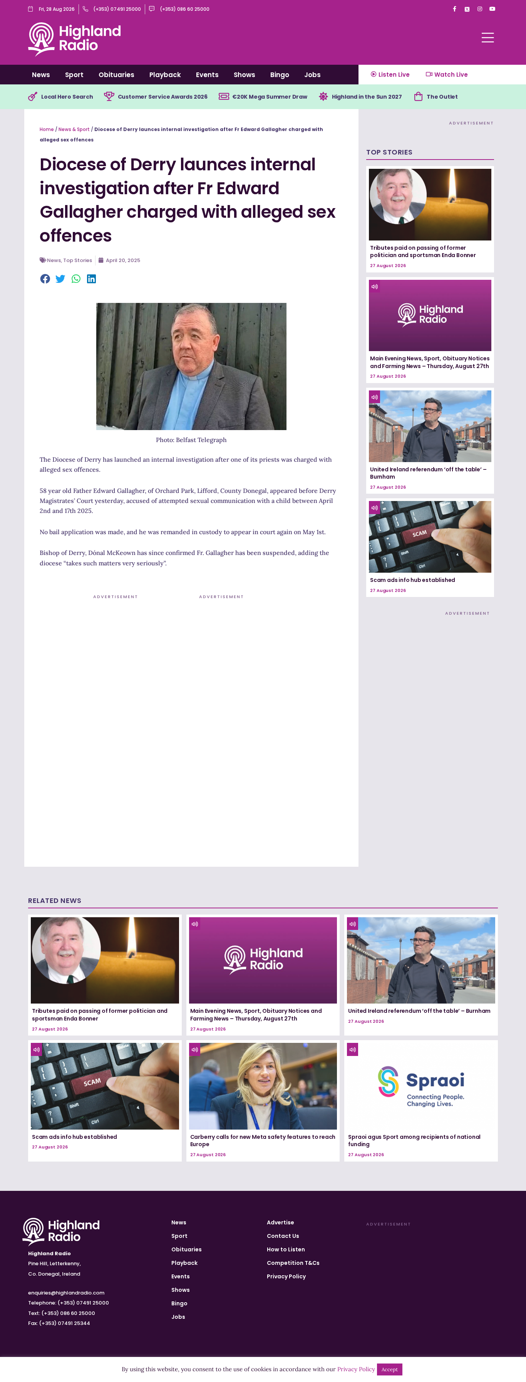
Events (207, 75)
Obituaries (116, 75)
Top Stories (77, 260)
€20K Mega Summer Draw (269, 97)
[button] (45, 279)
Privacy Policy (286, 1276)
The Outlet (442, 97)
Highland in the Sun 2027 (367, 97)
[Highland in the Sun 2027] (323, 96)
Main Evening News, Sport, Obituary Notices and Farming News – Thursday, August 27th (430, 362)
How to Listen (286, 1249)
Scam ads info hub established (412, 580)
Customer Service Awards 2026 (163, 97)
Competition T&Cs (293, 1263)
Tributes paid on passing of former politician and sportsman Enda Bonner (423, 251)
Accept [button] (390, 1369)
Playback (165, 75)
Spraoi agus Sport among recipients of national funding (414, 1140)
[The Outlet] (418, 96)
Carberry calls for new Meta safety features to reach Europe (263, 1140)
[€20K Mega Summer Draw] (223, 96)
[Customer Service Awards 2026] (109, 96)
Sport (74, 75)
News (41, 75)
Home (47, 129)
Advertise (280, 1222)
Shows (244, 75)
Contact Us (283, 1236)
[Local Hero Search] (32, 96)
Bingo (279, 75)
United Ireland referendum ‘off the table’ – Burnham (428, 473)
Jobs (312, 75)
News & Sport (74, 129)
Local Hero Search (67, 97)
